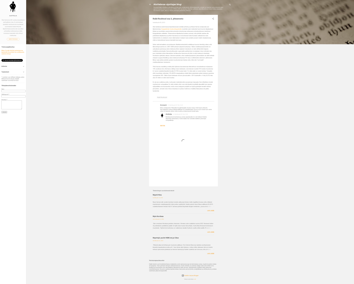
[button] (213, 19)
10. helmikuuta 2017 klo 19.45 (175, 105)
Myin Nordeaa (158, 216)
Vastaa (162, 125)
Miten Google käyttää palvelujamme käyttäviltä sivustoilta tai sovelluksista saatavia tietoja (12, 52)
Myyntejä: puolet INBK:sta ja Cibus (166, 238)
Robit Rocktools (162, 97)
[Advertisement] (225, 42)
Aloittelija (169, 114)
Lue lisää (210, 210)
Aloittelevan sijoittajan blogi (167, 4)
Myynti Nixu (157, 195)
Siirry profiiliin (13, 39)
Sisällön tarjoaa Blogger (191, 275)
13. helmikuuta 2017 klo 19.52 (180, 114)
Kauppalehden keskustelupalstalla (171, 29)
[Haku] (230, 5)
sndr (195, 279)
